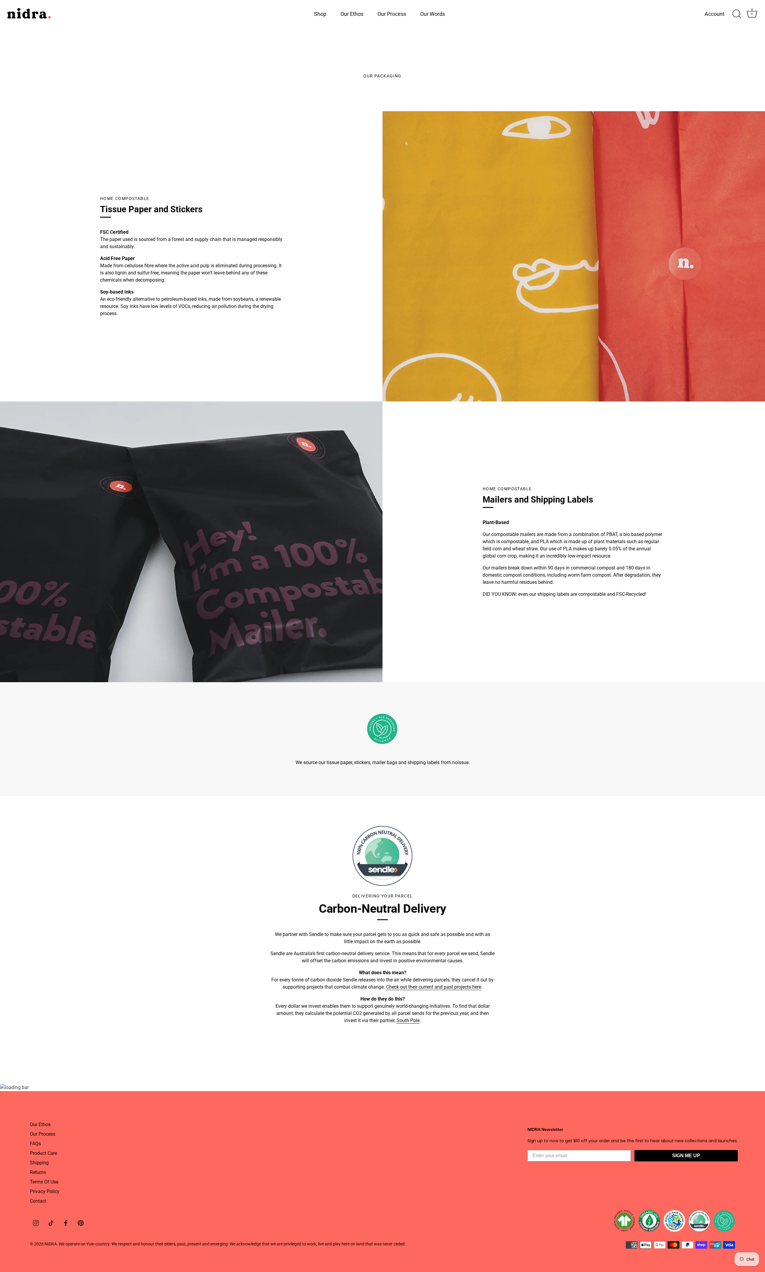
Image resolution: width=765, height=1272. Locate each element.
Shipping (39, 1163)
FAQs (35, 1143)
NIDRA (51, 1244)
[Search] (736, 14)
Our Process (391, 14)
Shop (320, 14)
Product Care (43, 1153)
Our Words (432, 14)
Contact (38, 1201)
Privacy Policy (44, 1191)
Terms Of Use (44, 1182)
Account (714, 14)
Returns (38, 1172)
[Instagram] (36, 1222)
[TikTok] (51, 1222)
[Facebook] (66, 1222)
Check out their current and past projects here (433, 987)
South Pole (408, 1020)
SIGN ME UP (686, 1155)
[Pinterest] (81, 1222)
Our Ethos (351, 14)
